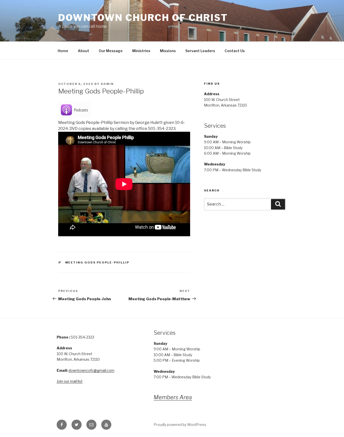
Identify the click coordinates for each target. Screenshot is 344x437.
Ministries (141, 51)
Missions (168, 51)
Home (63, 51)
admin (107, 84)
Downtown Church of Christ (143, 17)
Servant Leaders (200, 51)
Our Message (111, 51)
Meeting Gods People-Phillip (97, 262)
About (83, 51)
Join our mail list (70, 381)
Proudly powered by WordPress (180, 424)
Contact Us (235, 51)
